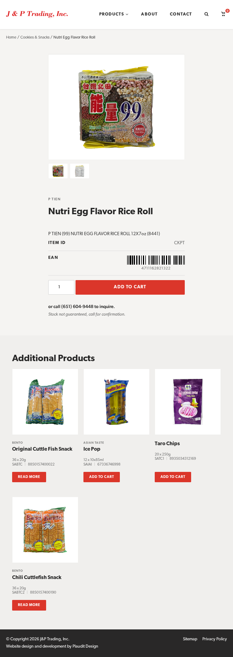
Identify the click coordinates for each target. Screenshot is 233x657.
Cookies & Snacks (34, 37)
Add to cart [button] (101, 477)
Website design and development (36, 646)
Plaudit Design (85, 646)
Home (11, 37)
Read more (29, 477)
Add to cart (130, 287)
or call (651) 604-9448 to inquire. (81, 306)
